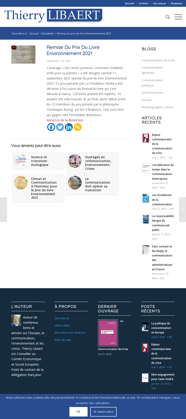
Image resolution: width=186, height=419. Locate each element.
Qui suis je (159, 3)
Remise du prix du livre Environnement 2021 (73, 50)
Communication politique (152, 82)
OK (78, 412)
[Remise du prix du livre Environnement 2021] (23, 54)
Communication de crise (158, 60)
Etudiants (176, 3)
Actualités (48, 33)
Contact (143, 3)
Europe (147, 100)
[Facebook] (51, 127)
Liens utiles (62, 325)
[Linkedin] (69, 127)
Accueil (129, 3)
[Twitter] (60, 127)
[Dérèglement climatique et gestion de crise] (3, 209)
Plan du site (63, 340)
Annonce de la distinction (65, 120)
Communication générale (152, 70)
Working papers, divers (158, 107)
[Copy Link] (78, 127)
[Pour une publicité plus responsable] (182, 209)
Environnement (152, 93)
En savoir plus (103, 412)
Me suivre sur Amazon (70, 332)
